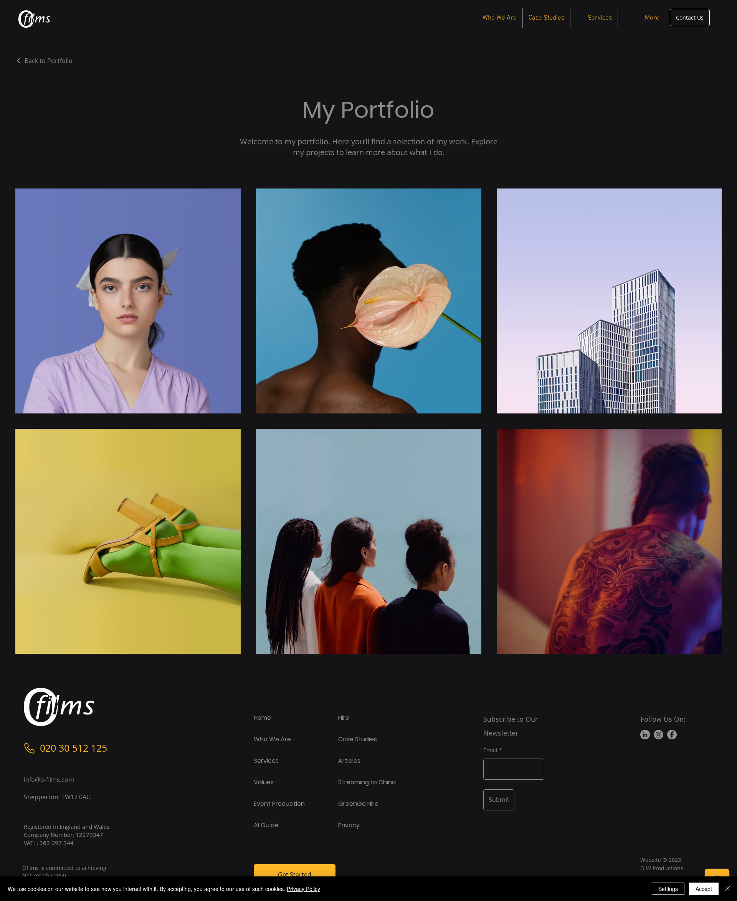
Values (264, 782)
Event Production (279, 803)
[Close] (727, 889)
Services (266, 760)
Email (490, 750)
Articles (349, 760)
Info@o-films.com (49, 779)
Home (262, 717)
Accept (704, 889)
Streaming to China (367, 782)
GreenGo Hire (358, 803)
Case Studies (357, 739)
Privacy (349, 825)
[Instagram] (658, 734)
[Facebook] (672, 734)
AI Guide (266, 825)
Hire (343, 717)
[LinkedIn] (645, 734)
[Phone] (29, 748)
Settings (668, 889)
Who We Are (272, 739)
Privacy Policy (303, 889)
